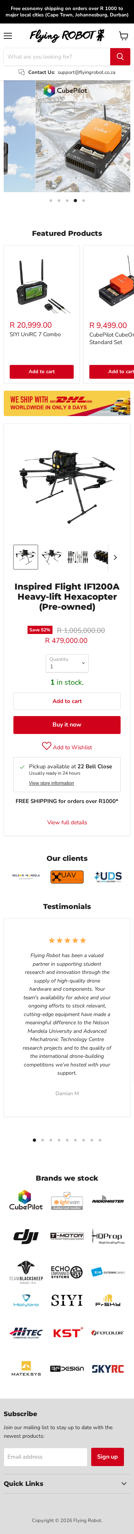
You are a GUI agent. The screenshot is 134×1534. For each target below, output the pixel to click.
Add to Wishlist (71, 747)
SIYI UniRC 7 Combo (35, 334)
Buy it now (67, 725)
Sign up (107, 1457)
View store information (51, 783)
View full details (67, 822)
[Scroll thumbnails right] (114, 557)
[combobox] (57, 56)
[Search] (120, 56)
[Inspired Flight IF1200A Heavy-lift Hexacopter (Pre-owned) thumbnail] (26, 557)
